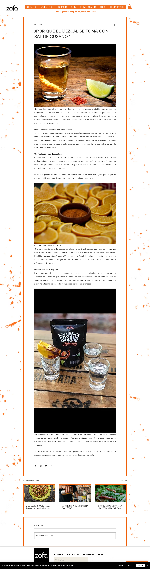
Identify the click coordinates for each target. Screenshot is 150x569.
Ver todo (124, 480)
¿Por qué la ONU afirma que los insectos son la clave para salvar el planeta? (38, 507)
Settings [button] (120, 565)
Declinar (129, 565)
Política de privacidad (65, 565)
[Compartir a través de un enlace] (52, 466)
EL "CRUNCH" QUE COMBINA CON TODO (75, 507)
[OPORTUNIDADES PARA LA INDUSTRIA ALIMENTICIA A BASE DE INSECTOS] (110, 493)
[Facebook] (111, 559)
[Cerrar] (147, 565)
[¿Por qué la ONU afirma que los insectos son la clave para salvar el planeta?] (39, 493)
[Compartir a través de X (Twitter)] (41, 466)
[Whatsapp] (99, 559)
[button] (130, 6)
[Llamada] (92, 559)
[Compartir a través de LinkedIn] (46, 466)
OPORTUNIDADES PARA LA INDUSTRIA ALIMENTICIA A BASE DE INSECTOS (110, 507)
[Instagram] (105, 559)
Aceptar (140, 565)
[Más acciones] (114, 25)
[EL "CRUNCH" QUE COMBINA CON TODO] (75, 493)
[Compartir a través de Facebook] (35, 466)
